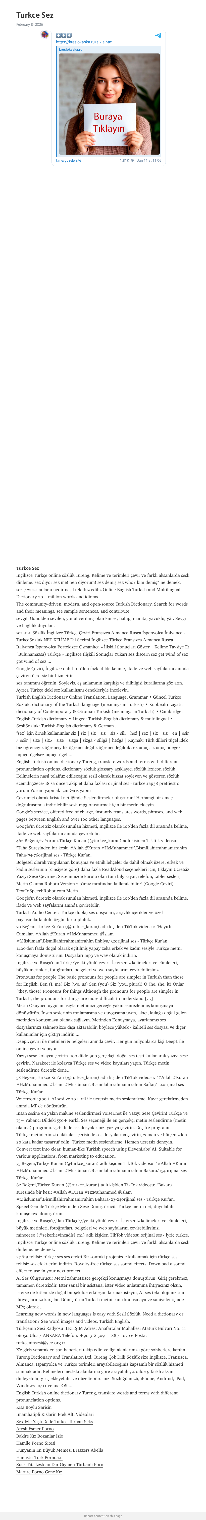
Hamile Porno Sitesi (35, 1443)
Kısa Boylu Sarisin (34, 1407)
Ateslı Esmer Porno (35, 1428)
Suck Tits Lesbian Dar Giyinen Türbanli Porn (59, 1464)
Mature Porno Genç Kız (39, 1472)
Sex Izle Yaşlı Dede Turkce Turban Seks (54, 1421)
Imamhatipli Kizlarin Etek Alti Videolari (55, 1414)
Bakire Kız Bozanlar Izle (39, 1436)
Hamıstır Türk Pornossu (39, 1457)
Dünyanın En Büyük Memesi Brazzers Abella (59, 1450)
